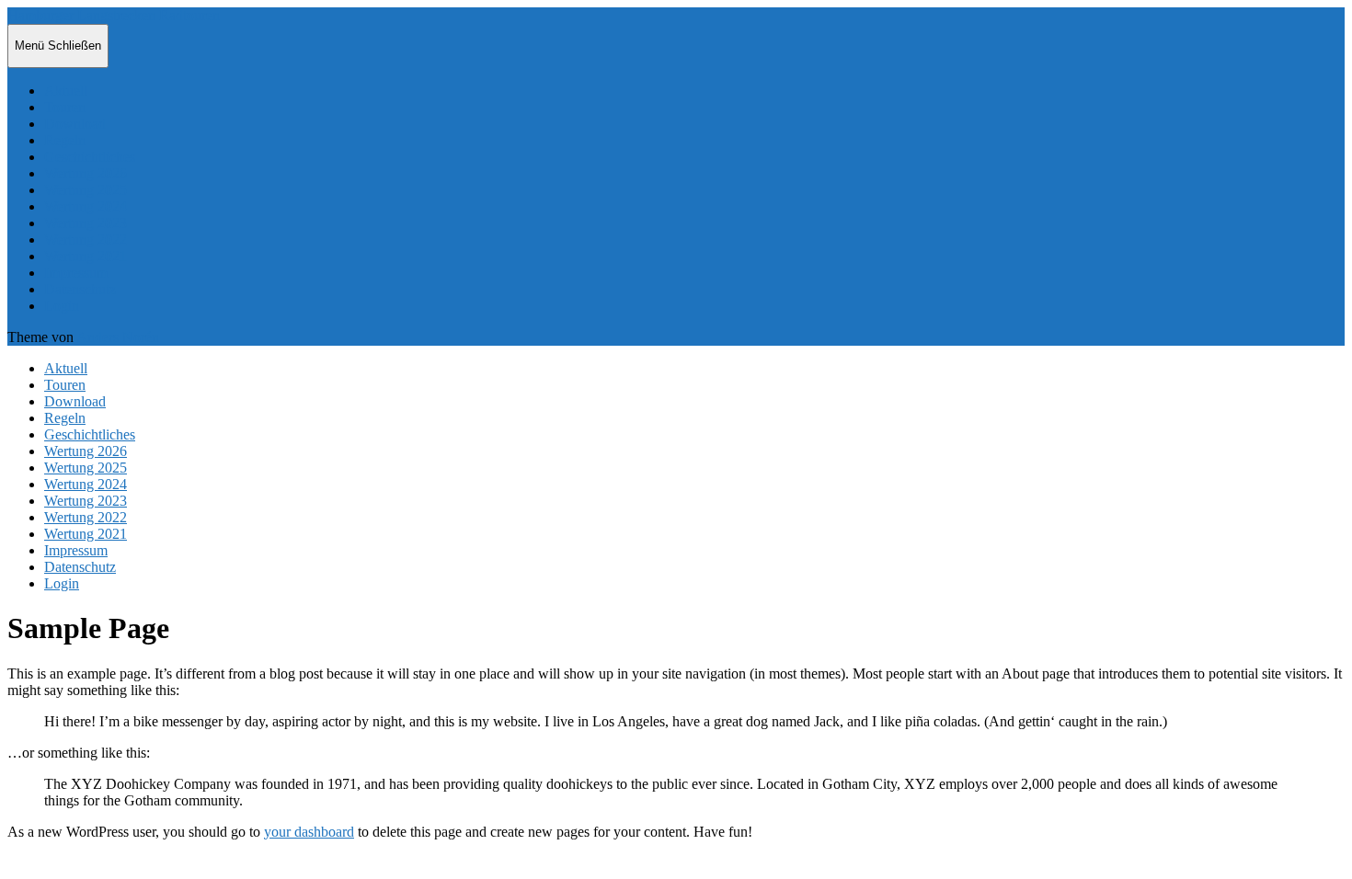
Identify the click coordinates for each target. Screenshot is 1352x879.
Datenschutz (80, 289)
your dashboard (309, 831)
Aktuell (65, 90)
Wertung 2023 (85, 223)
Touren (65, 107)
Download (75, 123)
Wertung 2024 (85, 206)
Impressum (76, 272)
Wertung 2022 (85, 239)
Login (61, 306)
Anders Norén (117, 337)
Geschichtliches (89, 157)
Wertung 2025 (85, 190)
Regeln (65, 140)
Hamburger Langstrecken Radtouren (113, 15)
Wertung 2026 (85, 173)
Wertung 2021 (85, 256)
